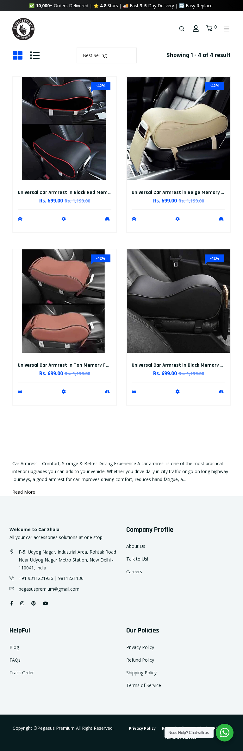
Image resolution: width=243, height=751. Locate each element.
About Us (135, 546)
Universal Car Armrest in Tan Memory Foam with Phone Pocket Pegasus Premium (110, 365)
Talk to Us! (137, 559)
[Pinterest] (33, 603)
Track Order (21, 673)
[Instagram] (22, 603)
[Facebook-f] (11, 603)
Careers (134, 571)
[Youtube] (45, 603)
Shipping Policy (141, 673)
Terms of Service (143, 685)
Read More (23, 492)
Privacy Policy (140, 647)
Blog (14, 647)
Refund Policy (140, 660)
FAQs (15, 660)
